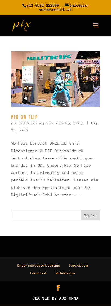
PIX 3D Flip (24, 117)
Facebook (38, 273)
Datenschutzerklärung (38, 265)
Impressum (78, 265)
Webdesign (65, 273)
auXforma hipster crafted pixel (52, 123)
